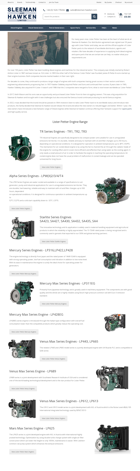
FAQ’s (104, 28)
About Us (11, 2)
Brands (19, 2)
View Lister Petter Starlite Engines (54, 241)
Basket (99, 2)
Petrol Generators (56, 28)
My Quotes (108, 2)
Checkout (118, 2)
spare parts (127, 109)
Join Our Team (53, 2)
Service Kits (91, 28)
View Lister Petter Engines (51, 167)
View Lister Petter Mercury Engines (24, 274)
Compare (111, 17)
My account (128, 2)
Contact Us (42, 2)
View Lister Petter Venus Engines (53, 359)
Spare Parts (75, 28)
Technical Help (30, 2)
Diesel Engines (16, 28)
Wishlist (110, 14)
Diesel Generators (35, 28)
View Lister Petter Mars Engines (23, 452)
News (114, 28)
